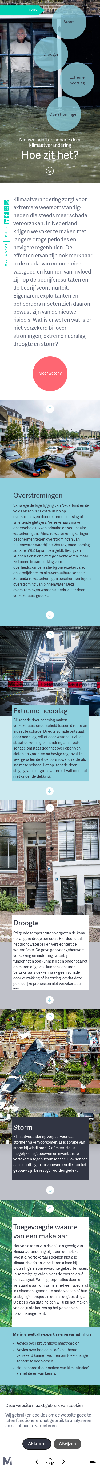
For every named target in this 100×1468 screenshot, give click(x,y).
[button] (77, 79)
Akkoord (37, 1443)
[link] (50, 373)
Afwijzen (67, 1443)
